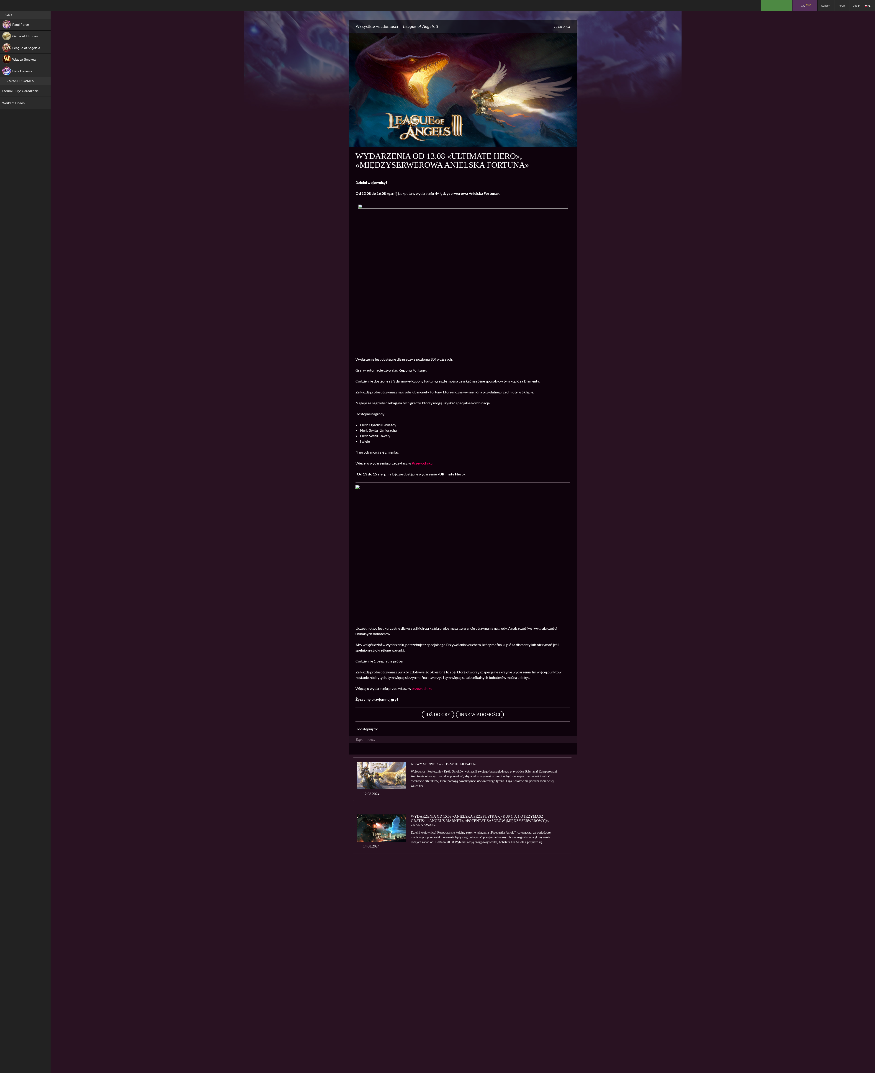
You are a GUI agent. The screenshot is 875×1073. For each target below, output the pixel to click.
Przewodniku (422, 463)
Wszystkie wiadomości (376, 26)
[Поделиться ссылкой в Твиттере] (423, 729)
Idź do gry (437, 714)
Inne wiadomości (480, 714)
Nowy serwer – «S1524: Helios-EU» (443, 764)
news (371, 740)
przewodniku (422, 688)
